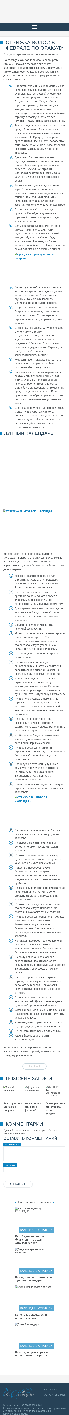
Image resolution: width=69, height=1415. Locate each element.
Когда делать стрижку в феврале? (33, 1107)
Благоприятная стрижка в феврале (12, 1107)
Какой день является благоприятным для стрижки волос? (29, 1240)
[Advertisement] (34, 472)
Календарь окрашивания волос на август (31, 1316)
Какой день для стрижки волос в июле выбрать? (32, 1353)
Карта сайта (52, 1389)
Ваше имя (10, 1165)
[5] (39, 1066)
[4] (37, 1066)
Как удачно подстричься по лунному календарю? (33, 1278)
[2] (32, 1066)
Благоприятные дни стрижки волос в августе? (55, 1109)
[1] (29, 1066)
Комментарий (12, 1144)
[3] (34, 1066)
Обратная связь (55, 1394)
